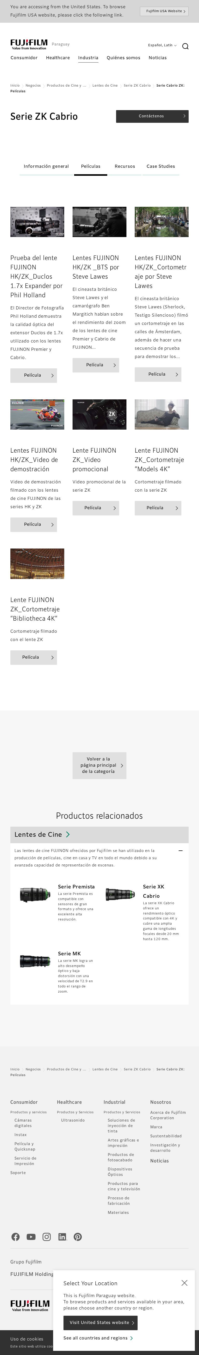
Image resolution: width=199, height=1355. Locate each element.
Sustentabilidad (166, 1136)
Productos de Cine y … (66, 85)
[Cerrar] (184, 1282)
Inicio (15, 85)
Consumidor (24, 1102)
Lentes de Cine (105, 85)
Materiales (118, 1213)
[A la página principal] (29, 44)
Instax (21, 1135)
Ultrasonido (73, 1120)
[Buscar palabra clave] (185, 46)
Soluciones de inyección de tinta (121, 1126)
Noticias (159, 1161)
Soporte (18, 1173)
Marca (156, 1127)
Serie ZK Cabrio (137, 85)
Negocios (33, 85)
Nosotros (160, 1102)
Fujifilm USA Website (164, 11)
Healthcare (69, 1102)
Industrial (114, 1102)
